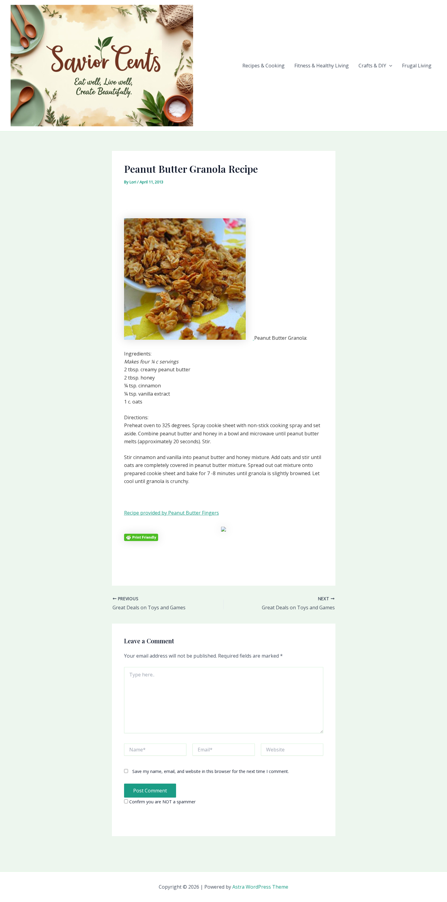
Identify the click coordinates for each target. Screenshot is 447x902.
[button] (389, 65)
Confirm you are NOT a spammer (162, 802)
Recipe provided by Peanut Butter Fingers (171, 512)
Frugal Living (416, 65)
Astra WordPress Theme (260, 886)
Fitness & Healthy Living (321, 65)
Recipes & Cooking (263, 65)
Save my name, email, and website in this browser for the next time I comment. (210, 771)
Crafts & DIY (372, 65)
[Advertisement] (223, 204)
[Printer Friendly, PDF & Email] (141, 537)
